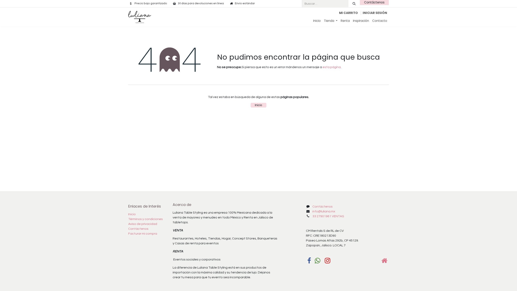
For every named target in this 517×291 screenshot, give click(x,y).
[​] (309, 261)
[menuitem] (317, 21)
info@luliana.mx (323, 211)
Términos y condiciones (145, 219)
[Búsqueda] (354, 3)
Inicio (258, 105)
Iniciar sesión (375, 13)
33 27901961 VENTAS (328, 216)
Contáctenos (374, 2)
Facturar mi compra (142, 233)
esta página (332, 67)
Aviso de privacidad (142, 224)
